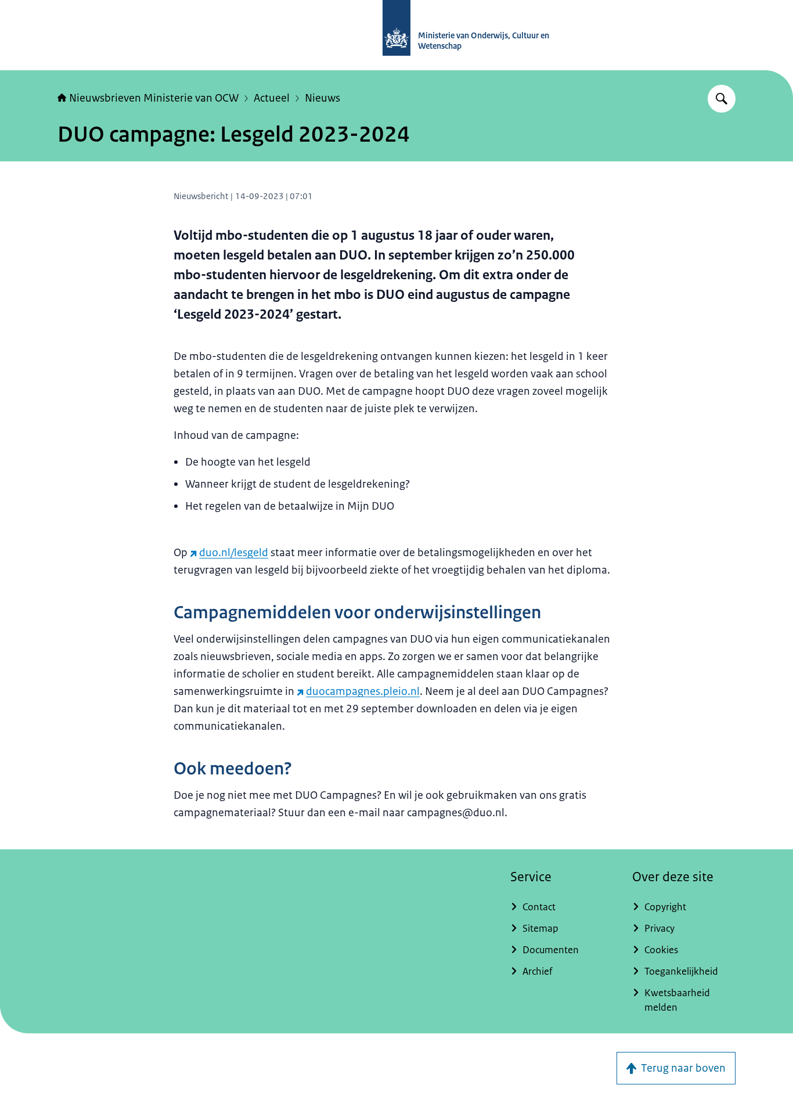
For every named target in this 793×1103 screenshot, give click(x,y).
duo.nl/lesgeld (233, 553)
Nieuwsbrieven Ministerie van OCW (154, 98)
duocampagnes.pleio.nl (363, 691)
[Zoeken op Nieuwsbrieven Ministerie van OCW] (722, 99)
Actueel (272, 98)
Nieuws (322, 98)
